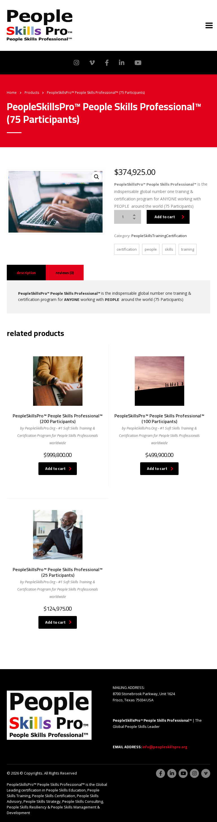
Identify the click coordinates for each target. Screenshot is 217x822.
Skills (169, 249)
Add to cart (165, 216)
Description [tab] (26, 272)
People (151, 249)
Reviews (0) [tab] (65, 272)
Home (12, 92)
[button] (97, 177)
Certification (127, 249)
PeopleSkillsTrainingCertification (159, 235)
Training (187, 249)
